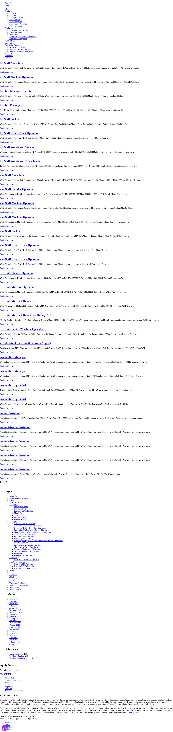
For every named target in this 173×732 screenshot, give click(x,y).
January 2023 (14, 619)
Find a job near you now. (9, 670)
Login (7, 5)
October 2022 (14, 625)
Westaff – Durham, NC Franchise (26, 560)
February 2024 (14, 606)
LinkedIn (8, 727)
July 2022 (13, 631)
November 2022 (15, 623)
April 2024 (13, 602)
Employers (9, 28)
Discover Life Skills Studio (19, 49)
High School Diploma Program (21, 51)
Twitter (7, 725)
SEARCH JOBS (6, 674)
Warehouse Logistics (17, 656)
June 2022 (13, 633)
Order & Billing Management (25, 534)
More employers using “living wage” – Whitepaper (33, 532)
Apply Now (9, 3)
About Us (8, 54)
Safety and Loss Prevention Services (22, 37)
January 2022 (14, 644)
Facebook (8, 723)
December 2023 (15, 610)
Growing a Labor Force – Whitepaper (28, 526)
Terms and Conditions (17, 583)
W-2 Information (15, 22)
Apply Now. (7, 665)
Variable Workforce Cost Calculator (27, 551)
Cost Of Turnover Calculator (24, 524)
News (11, 577)
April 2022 (13, 638)
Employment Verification (18, 24)
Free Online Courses (12, 45)
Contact (7, 58)
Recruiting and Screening (18, 30)
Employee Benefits (16, 17)
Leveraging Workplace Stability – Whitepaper (31, 530)
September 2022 (15, 627)
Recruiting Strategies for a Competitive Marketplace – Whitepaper (38, 541)
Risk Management (16, 32)
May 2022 (13, 636)
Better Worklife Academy (18, 47)
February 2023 (14, 616)
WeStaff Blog (10, 41)
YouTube (8, 729)
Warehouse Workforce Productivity (22, 658)
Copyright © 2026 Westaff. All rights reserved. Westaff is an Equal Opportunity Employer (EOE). (19, 718)
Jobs (6, 9)
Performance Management (24, 536)
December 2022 (15, 621)
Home (11, 570)
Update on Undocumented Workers (27, 549)
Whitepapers (14, 34)
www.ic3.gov (133, 712)
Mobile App (13, 15)
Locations (8, 43)
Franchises (9, 56)
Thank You (18, 502)
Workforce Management (18, 39)
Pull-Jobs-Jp (13, 581)
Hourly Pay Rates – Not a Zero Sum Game (30, 528)
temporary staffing (16, 654)
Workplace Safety (16, 26)
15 (6, 482)
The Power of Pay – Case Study (26, 547)
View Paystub (14, 20)
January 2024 (14, 608)
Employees (9, 11)
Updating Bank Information (19, 585)
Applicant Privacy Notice (18, 498)
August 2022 (14, 629)
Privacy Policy (14, 579)
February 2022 (14, 642)
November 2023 (15, 612)
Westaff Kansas (15, 589)
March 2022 (13, 640)
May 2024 (13, 599)
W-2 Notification (15, 587)
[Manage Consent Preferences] (5, 728)
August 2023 (14, 614)
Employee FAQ (15, 13)
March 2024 (13, 604)
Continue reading (6, 72)
